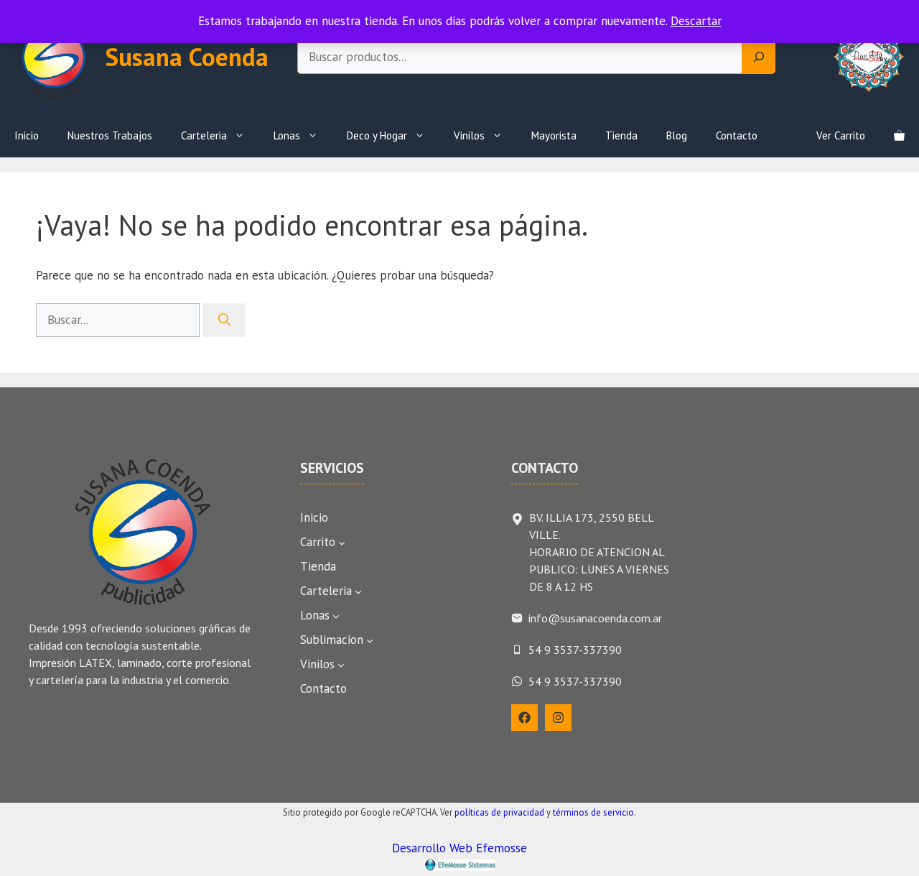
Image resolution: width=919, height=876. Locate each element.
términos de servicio (593, 812)
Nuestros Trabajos (109, 135)
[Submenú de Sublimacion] (369, 640)
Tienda (621, 135)
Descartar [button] (696, 21)
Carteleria (204, 135)
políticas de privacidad (499, 812)
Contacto (736, 135)
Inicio (26, 135)
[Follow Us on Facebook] (524, 717)
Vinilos (469, 135)
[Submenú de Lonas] (336, 615)
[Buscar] (224, 320)
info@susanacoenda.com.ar (595, 618)
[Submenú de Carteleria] (358, 591)
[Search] (758, 57)
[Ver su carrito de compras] (899, 135)
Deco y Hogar (377, 135)
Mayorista (554, 135)
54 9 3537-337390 (575, 649)
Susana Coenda (187, 56)
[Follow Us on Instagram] (558, 717)
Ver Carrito (840, 135)
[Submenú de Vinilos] (341, 664)
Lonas (287, 135)
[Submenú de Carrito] (341, 542)
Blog (676, 135)
